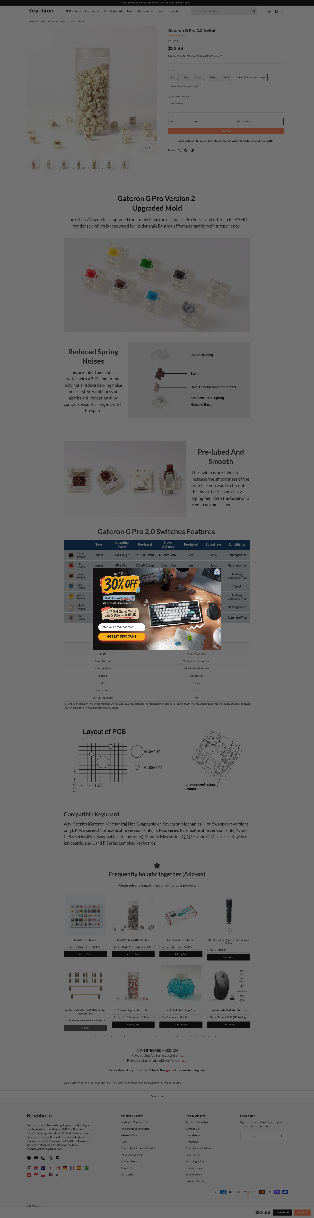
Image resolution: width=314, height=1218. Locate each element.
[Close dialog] (217, 572)
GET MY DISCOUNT (122, 636)
